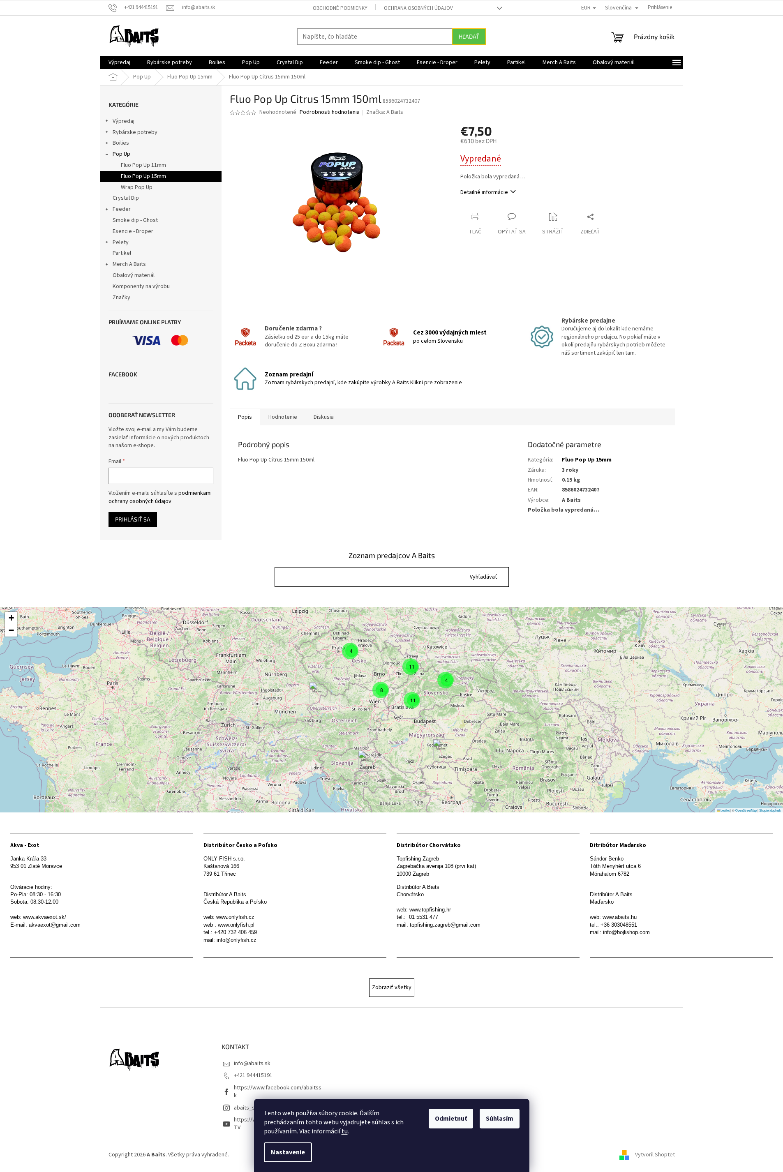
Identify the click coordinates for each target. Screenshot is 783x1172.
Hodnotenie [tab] (282, 417)
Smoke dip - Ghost (135, 220)
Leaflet (725, 810)
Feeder (122, 209)
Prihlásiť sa (132, 519)
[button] (483, 577)
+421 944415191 (253, 1075)
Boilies (121, 143)
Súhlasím (499, 1118)
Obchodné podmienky (340, 8)
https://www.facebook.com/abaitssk (277, 1092)
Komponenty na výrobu (141, 286)
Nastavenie (288, 1152)
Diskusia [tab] (324, 417)
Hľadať (469, 36)
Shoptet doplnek (770, 810)
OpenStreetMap (746, 810)
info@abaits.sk (252, 1063)
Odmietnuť (451, 1118)
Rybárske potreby (135, 132)
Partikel (122, 253)
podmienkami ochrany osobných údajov (160, 497)
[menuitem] (119, 62)
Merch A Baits (129, 264)
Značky (121, 297)
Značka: (384, 112)
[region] (391, 709)
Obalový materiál (134, 275)
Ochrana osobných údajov (418, 8)
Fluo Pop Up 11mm (143, 165)
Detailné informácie (484, 192)
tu (345, 1131)
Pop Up (121, 154)
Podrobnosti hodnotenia (330, 112)
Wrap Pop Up (136, 187)
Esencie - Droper (133, 231)
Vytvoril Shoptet (655, 1155)
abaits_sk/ (247, 1108)
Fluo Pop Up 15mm (143, 176)
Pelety (121, 242)
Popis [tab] (245, 417)
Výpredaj (123, 121)
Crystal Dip (126, 198)
